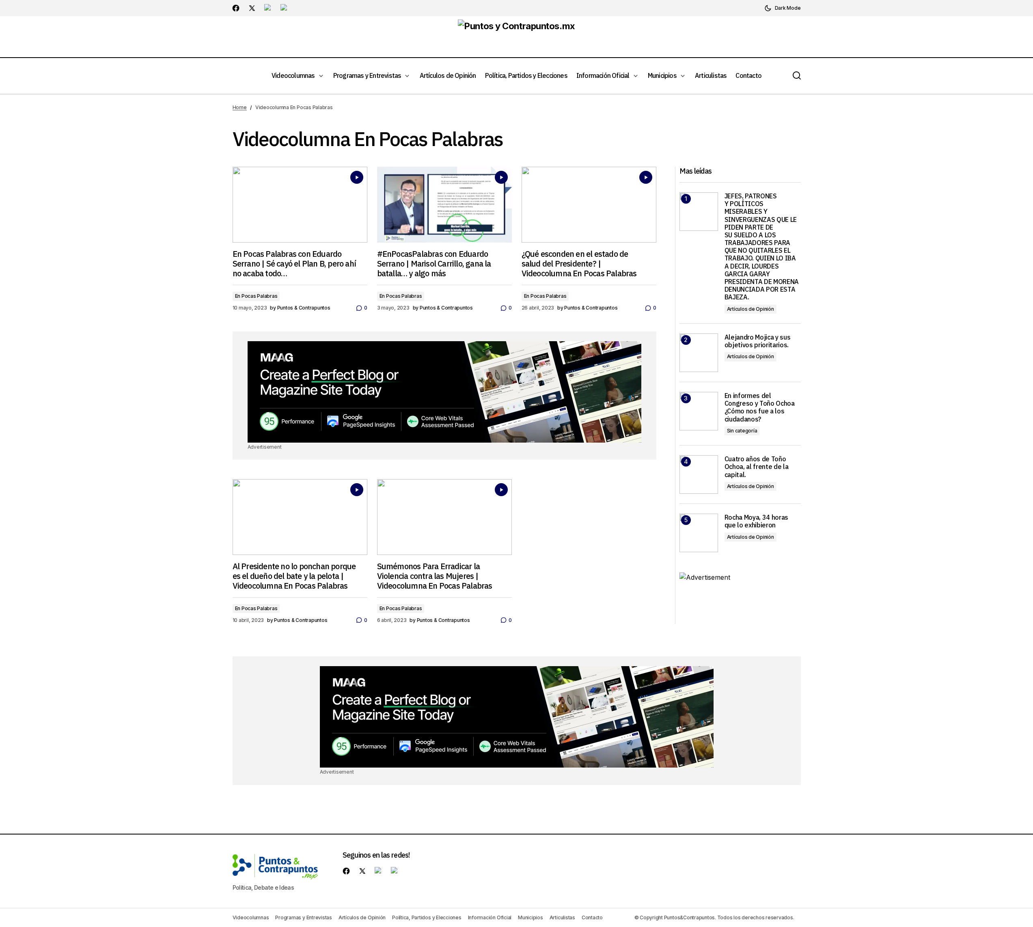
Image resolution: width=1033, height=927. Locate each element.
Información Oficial (489, 917)
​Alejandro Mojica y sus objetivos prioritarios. (758, 341)
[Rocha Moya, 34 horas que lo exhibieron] (698, 533)
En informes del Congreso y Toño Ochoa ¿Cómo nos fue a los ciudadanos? (760, 407)
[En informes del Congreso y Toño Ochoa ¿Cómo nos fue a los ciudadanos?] (698, 411)
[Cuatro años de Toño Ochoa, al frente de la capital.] (698, 474)
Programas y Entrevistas (303, 917)
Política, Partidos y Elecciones (427, 917)
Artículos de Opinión (750, 309)
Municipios (530, 917)
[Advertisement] (444, 392)
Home (240, 107)
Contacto (592, 917)
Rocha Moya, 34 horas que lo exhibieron (757, 521)
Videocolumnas (251, 917)
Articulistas (562, 917)
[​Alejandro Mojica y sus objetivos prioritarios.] (698, 352)
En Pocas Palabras (256, 296)
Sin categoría (742, 431)
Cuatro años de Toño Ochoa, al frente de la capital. (757, 466)
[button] (782, 8)
